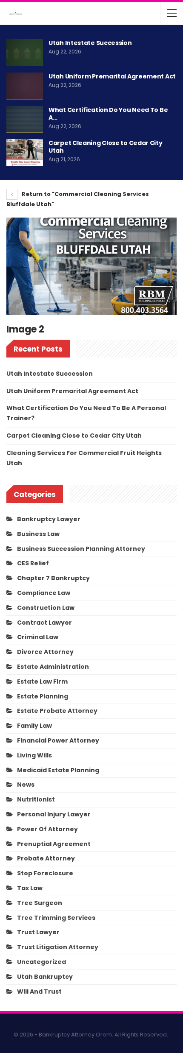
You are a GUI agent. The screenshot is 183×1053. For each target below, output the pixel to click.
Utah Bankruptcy (45, 976)
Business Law (38, 534)
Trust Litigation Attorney (57, 947)
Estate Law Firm (42, 681)
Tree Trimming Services (56, 917)
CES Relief (33, 563)
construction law (45, 607)
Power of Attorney (47, 829)
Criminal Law (37, 637)
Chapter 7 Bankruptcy (53, 578)
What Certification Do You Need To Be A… (108, 114)
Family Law (34, 725)
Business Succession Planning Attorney (81, 549)
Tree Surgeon (39, 903)
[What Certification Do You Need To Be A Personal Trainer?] (24, 119)
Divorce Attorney (45, 652)
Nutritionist (36, 799)
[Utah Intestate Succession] (24, 52)
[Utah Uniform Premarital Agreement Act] (24, 86)
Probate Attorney (46, 858)
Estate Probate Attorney (57, 711)
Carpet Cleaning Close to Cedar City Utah (106, 147)
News (25, 784)
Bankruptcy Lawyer (48, 519)
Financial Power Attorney (58, 740)
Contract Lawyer (44, 622)
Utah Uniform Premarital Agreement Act (112, 76)
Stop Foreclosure (45, 873)
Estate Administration (53, 666)
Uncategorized (41, 962)
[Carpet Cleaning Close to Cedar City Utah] (24, 152)
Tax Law (30, 888)
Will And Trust (39, 991)
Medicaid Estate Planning (58, 770)
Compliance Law (43, 593)
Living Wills (34, 755)
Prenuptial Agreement (54, 844)
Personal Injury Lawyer (54, 814)
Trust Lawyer (38, 932)
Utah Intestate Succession (90, 43)
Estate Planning (42, 696)
